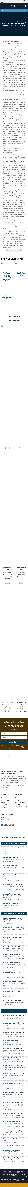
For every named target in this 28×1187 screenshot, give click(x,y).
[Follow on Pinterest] (10, 825)
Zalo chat (14, 1186)
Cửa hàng (20, 1186)
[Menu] (2, 6)
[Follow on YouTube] (12, 825)
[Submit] (25, 10)
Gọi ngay (8, 1186)
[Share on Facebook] (9, 250)
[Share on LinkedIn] (21, 250)
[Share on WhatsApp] (7, 250)
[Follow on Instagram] (5, 825)
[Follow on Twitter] (7, 825)
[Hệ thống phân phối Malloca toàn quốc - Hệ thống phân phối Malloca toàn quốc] (14, 6)
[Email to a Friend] (15, 250)
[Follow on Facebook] (2, 825)
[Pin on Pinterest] (18, 250)
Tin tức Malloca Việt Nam (14, 21)
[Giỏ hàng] (25, 6)
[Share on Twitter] (12, 250)
